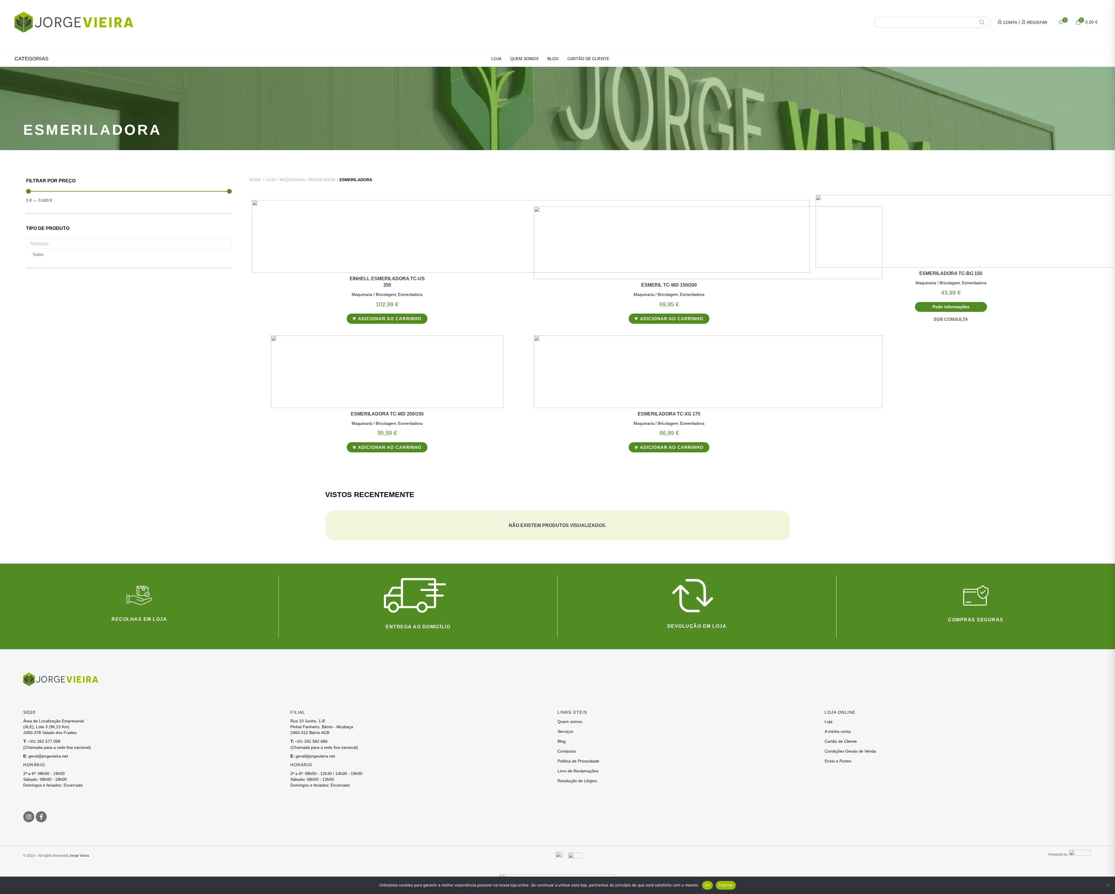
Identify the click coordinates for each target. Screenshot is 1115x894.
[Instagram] (28, 816)
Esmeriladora (410, 294)
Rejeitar (726, 885)
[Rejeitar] (1108, 885)
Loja (270, 179)
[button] (31, 58)
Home (255, 179)
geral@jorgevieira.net (48, 756)
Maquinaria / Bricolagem (307, 179)
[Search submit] (984, 22)
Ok (707, 885)
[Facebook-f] (41, 816)
